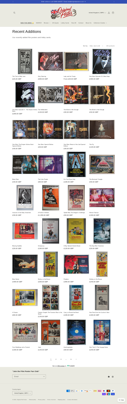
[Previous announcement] (13, 2)
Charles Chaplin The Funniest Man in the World (50, 313)
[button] (14, 13)
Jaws (39, 347)
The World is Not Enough (71, 109)
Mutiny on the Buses (44, 279)
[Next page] (76, 359)
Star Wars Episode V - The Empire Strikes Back (24, 110)
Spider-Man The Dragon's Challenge (74, 212)
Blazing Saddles (17, 246)
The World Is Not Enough (96, 109)
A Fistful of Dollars (43, 212)
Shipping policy (61, 399)
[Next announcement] (114, 2)
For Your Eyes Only (69, 179)
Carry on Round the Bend (71, 312)
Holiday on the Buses (95, 279)
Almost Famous (94, 212)
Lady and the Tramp (69, 76)
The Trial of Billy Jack (18, 76)
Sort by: (85, 46)
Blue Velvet (15, 279)
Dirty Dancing (42, 76)
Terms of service (51, 399)
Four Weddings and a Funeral (21, 347)
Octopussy (41, 246)
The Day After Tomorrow (96, 246)
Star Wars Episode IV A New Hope (99, 76)
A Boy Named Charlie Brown (72, 246)
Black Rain (15, 179)
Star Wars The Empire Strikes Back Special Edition (23, 145)
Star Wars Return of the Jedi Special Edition (74, 145)
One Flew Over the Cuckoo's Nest (99, 312)
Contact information (72, 399)
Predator (66, 279)
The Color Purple (43, 179)
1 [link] (50, 359)
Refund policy (32, 399)
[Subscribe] (44, 376)
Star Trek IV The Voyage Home (98, 347)
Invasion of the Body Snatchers (21, 212)
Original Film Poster (22, 399)
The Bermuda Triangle (95, 179)
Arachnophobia (68, 347)
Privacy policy (41, 399)
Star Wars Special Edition (45, 144)
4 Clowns (15, 312)
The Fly (91, 144)
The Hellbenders (43, 109)
